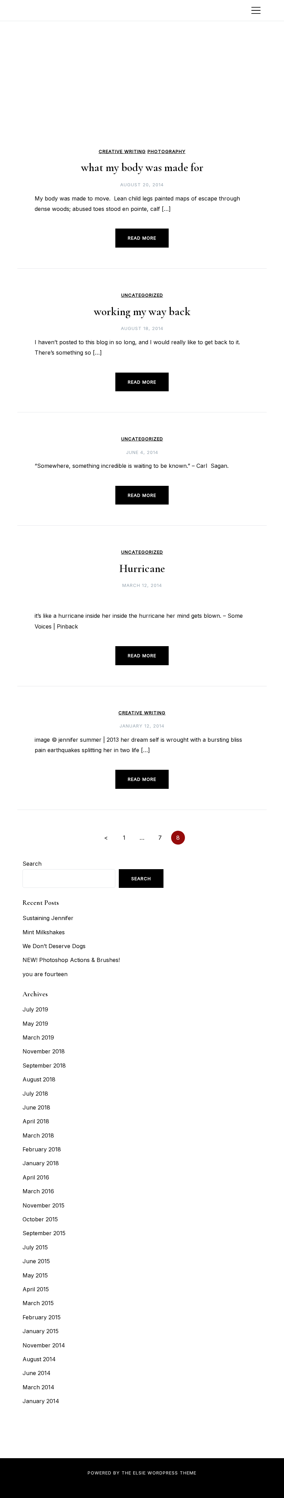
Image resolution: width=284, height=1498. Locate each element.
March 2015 (38, 1303)
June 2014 (37, 1373)
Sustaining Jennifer (48, 918)
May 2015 (35, 1275)
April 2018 (36, 1121)
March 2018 (38, 1135)
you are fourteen (45, 974)
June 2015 (36, 1261)
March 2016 (38, 1191)
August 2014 (39, 1359)
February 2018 (42, 1149)
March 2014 (38, 1387)
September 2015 (44, 1233)
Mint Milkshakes (44, 932)
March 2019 (38, 1037)
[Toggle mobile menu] (255, 10)
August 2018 (39, 1079)
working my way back (142, 311)
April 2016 (36, 1177)
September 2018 (44, 1065)
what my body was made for (142, 167)
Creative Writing (122, 151)
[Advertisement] (142, 93)
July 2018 (35, 1093)
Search (32, 863)
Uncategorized (142, 295)
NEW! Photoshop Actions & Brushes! (71, 959)
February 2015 (42, 1317)
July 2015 (35, 1247)
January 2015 (41, 1331)
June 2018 (36, 1107)
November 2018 (44, 1051)
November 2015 (43, 1205)
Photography (167, 151)
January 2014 (41, 1401)
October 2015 (40, 1219)
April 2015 (36, 1289)
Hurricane (142, 568)
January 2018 (41, 1163)
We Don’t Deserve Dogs (54, 946)
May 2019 (35, 1023)
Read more (142, 238)
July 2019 (35, 1009)
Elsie (139, 1472)
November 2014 (44, 1345)
